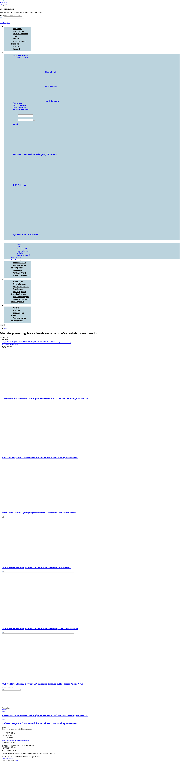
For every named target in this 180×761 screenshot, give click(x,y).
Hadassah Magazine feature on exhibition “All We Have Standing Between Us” (40, 457)
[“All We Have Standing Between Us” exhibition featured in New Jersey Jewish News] (38, 633)
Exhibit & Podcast (16, 258)
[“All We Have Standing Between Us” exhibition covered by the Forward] (38, 517)
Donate (2, 1)
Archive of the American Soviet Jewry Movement (35, 154)
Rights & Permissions (19, 105)
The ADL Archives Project (21, 109)
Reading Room (17, 103)
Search (2, 15)
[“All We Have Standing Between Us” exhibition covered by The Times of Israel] (38, 572)
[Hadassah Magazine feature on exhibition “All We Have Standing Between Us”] (38, 453)
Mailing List (3, 2)
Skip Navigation (5, 23)
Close (2, 325)
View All (15, 124)
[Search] (34, 120)
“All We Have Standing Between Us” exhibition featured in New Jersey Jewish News (42, 684)
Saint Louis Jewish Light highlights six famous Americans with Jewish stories (39, 512)
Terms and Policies (7, 758)
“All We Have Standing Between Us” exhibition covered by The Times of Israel (40, 628)
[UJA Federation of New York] (39, 230)
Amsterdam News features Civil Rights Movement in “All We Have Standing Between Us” (45, 398)
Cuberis (17, 760)
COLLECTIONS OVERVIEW (20, 55)
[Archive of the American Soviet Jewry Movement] (30, 150)
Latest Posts (3, 4)
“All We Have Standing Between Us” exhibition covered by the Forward (36, 567)
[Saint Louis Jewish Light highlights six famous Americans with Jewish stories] (38, 508)
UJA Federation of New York (25, 234)
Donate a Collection (19, 107)
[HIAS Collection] (30, 181)
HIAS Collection (19, 185)
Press (5, 328)
